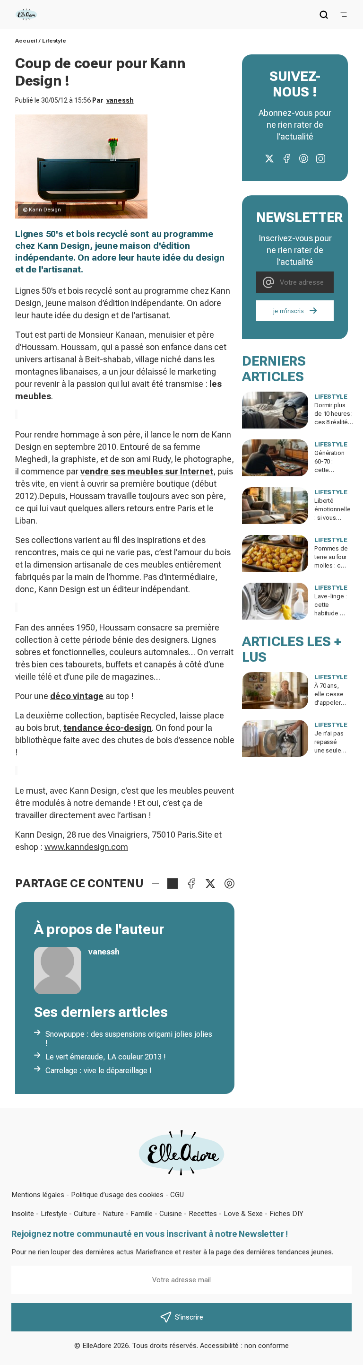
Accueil (26, 40)
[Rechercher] (324, 14)
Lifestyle (54, 40)
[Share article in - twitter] (210, 883)
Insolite (22, 1213)
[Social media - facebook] (286, 158)
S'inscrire (189, 1317)
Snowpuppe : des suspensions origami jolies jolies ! (128, 1039)
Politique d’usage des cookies (117, 1194)
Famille (141, 1213)
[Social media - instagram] (320, 158)
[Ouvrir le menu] (343, 14)
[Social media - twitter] (269, 158)
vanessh (120, 100)
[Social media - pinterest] (303, 158)
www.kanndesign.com (86, 847)
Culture (85, 1213)
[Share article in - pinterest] (229, 883)
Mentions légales (37, 1194)
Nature (113, 1213)
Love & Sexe (243, 1213)
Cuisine (170, 1213)
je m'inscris (288, 311)
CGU (177, 1194)
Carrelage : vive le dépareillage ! (98, 1070)
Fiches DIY (286, 1213)
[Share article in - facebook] (191, 883)
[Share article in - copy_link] (172, 883)
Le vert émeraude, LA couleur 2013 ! (105, 1056)
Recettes (203, 1213)
